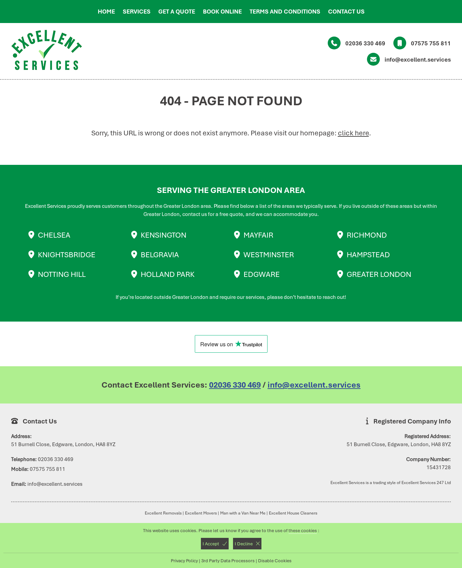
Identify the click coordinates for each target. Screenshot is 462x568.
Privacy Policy (184, 561)
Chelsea (54, 235)
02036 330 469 (365, 43)
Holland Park (167, 274)
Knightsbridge (66, 254)
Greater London (379, 274)
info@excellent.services (418, 59)
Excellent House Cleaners (293, 513)
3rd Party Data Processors (228, 561)
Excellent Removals (163, 513)
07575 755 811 (431, 43)
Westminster (269, 254)
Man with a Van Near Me (242, 513)
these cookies (302, 530)
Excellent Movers (201, 513)
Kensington (163, 235)
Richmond (367, 235)
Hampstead (368, 254)
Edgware (262, 274)
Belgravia (160, 254)
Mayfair (258, 235)
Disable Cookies (275, 561)
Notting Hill (62, 274)
